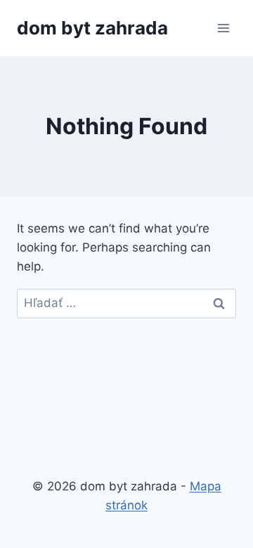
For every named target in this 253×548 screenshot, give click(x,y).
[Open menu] (223, 28)
